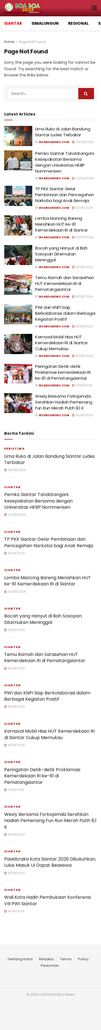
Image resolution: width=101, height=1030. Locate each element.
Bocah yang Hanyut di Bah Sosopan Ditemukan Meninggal (61, 254)
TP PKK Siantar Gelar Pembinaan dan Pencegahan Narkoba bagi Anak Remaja (64, 194)
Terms (66, 959)
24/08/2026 (84, 142)
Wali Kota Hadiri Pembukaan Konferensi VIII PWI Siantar (47, 900)
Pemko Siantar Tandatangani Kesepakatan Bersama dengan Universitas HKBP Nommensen (64, 162)
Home (9, 41)
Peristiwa (14, 448)
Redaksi (46, 959)
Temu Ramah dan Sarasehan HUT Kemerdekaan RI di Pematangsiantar (64, 283)
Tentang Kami (20, 959)
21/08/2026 (84, 208)
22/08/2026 (84, 178)
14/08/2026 (16, 911)
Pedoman (50, 965)
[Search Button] (86, 93)
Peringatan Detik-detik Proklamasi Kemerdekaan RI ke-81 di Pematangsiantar (63, 372)
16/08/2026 (84, 415)
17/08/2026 (83, 385)
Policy (83, 959)
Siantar (12, 487)
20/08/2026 (84, 237)
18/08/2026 (84, 297)
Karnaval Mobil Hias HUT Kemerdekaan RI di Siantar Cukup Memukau (61, 343)
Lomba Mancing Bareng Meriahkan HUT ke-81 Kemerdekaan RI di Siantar (61, 224)
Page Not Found (32, 41)
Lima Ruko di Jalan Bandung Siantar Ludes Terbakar (62, 132)
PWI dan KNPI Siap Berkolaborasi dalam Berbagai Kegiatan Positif (65, 313)
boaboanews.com (54, 142)
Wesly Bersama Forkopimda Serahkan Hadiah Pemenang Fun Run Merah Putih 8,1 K (63, 402)
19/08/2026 (84, 267)
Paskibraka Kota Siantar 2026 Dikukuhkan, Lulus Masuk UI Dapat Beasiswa (50, 862)
